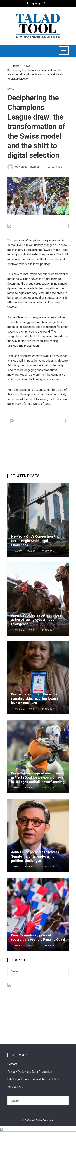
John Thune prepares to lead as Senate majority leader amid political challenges (35, 856)
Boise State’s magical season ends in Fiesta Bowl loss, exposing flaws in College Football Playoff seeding (38, 777)
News (10, 89)
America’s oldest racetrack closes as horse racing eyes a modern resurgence (37, 619)
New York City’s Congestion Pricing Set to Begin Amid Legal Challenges (37, 540)
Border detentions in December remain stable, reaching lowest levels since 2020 (35, 698)
